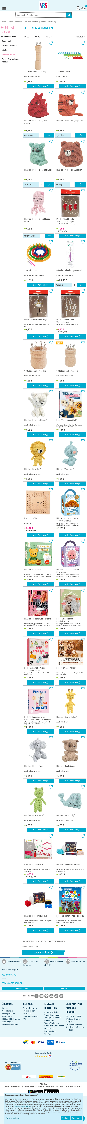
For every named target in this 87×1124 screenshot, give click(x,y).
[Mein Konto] (78, 8)
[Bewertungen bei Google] (43, 1055)
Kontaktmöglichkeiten (74, 1024)
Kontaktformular (22, 988)
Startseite (4, 22)
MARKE (37, 37)
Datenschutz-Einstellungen (54, 1026)
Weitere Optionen (12, 1118)
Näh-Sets (5, 50)
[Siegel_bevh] (13, 1067)
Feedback (64, 988)
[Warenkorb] (83, 8)
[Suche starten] (69, 15)
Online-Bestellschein (51, 1012)
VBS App (47, 1034)
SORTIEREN (79, 37)
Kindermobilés (7, 41)
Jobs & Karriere (7, 1011)
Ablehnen (65, 1118)
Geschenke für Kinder (31, 22)
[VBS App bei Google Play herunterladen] (36, 1092)
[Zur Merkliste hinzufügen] (51, 43)
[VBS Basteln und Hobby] (43, 5)
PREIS (48, 37)
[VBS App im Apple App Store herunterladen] (51, 1092)
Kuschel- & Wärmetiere (10, 45)
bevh (13, 1062)
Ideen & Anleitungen (30, 1016)
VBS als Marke (7, 1016)
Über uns (5, 1008)
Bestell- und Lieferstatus (75, 1027)
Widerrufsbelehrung (51, 1023)
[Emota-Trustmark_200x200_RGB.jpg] (75, 1066)
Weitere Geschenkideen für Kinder (10, 60)
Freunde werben (29, 1011)
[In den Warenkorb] (49, 135)
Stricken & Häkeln (8, 55)
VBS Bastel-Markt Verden (11, 1019)
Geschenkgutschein (30, 1008)
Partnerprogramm (8, 1014)
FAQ (24, 1019)
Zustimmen (76, 1118)
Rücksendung (49, 1020)
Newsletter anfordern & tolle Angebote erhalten (43, 941)
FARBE (26, 37)
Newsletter (27, 1014)
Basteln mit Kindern (15, 22)
